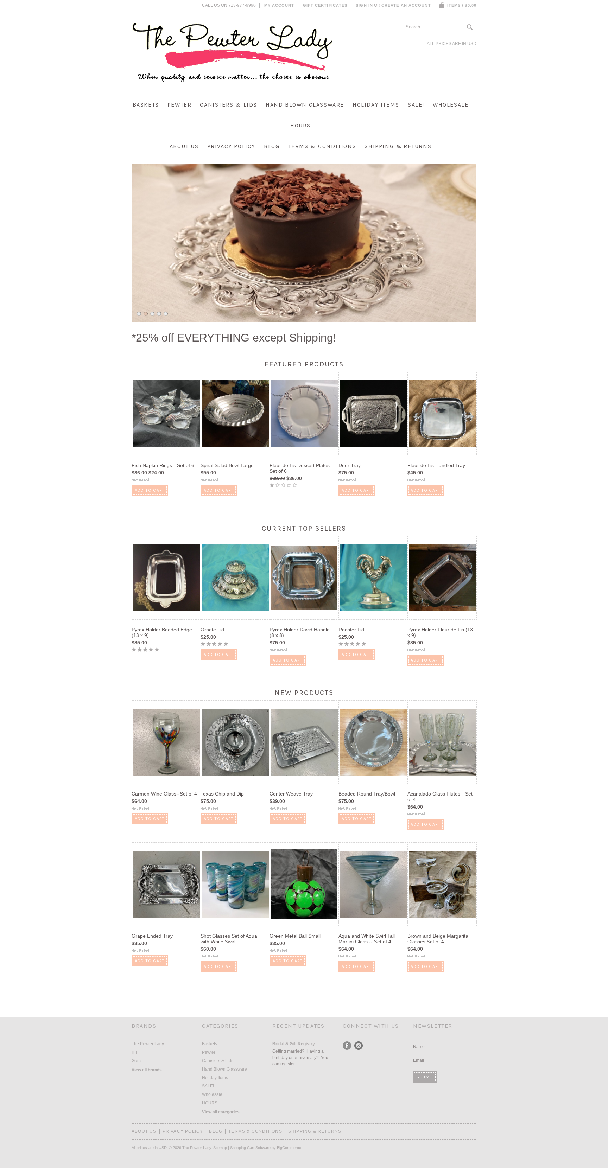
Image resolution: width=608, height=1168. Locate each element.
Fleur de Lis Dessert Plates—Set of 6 (302, 468)
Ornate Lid (212, 629)
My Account (279, 5)
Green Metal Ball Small (295, 936)
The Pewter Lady (148, 1043)
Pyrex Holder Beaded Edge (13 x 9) (162, 632)
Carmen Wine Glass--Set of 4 (164, 794)
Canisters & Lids (228, 104)
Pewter (179, 104)
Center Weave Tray (291, 794)
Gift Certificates (325, 5)
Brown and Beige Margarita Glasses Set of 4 (437, 938)
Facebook (347, 1045)
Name (419, 1046)
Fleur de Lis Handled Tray (436, 465)
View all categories (221, 1112)
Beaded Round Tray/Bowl (366, 794)
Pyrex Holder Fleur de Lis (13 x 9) (440, 632)
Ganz (137, 1060)
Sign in (364, 5)
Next (478, 242)
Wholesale (450, 104)
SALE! (416, 104)
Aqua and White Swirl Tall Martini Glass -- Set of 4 (366, 938)
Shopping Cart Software (250, 1147)
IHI (134, 1052)
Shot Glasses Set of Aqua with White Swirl (229, 938)
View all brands (147, 1069)
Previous (129, 242)
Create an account (406, 5)
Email (418, 1060)
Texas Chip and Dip (222, 794)
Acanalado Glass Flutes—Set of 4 (440, 796)
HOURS (300, 125)
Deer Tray (349, 465)
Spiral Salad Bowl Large (227, 465)
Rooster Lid (351, 629)
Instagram (358, 1045)
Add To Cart (150, 490)
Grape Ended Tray (152, 936)
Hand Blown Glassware (305, 104)
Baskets (146, 104)
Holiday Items (376, 104)
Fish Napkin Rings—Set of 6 (163, 465)
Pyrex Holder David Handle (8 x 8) (300, 632)
